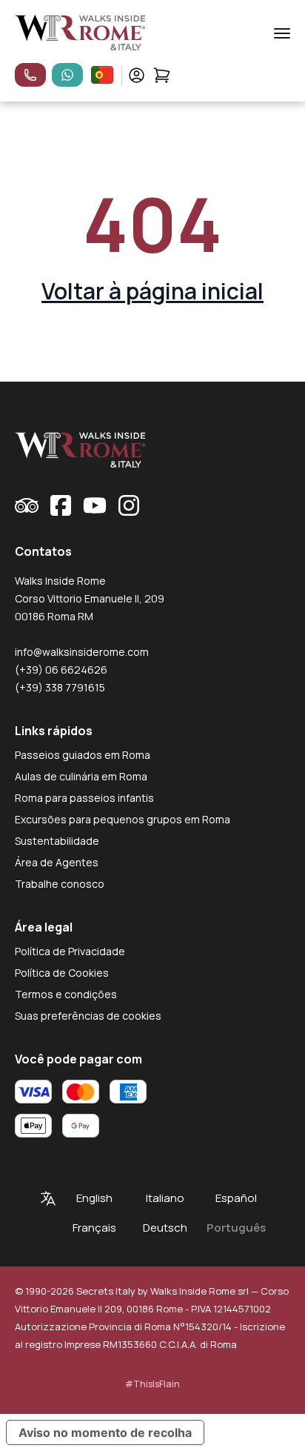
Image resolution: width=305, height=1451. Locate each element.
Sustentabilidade (57, 841)
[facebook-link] (61, 505)
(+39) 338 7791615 (60, 687)
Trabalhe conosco (59, 884)
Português (236, 1227)
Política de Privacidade (70, 951)
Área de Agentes (56, 862)
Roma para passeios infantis (84, 798)
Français (94, 1227)
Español (236, 1198)
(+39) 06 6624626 (61, 670)
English (94, 1198)
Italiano (165, 1198)
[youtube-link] (95, 505)
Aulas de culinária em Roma (81, 776)
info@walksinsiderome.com (82, 652)
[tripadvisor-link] (26, 505)
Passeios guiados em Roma (82, 755)
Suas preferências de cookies (88, 1016)
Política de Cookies (62, 973)
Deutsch (165, 1227)
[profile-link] (136, 75)
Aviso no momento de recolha (105, 1432)
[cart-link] (161, 75)
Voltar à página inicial (152, 291)
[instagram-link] (129, 505)
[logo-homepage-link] (80, 33)
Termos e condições (66, 994)
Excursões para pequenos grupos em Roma (122, 819)
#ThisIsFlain (152, 1384)
